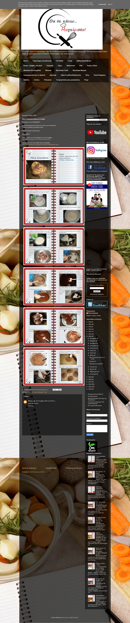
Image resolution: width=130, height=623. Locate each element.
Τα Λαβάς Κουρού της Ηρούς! (101, 518)
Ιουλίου (92, 350)
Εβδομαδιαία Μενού (84, 61)
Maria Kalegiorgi (93, 313)
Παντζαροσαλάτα (92, 396)
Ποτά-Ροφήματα (100, 75)
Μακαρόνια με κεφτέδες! (96, 363)
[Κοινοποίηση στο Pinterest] (61, 390)
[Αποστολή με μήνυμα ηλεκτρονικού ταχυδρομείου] (53, 390)
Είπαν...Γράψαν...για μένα (33, 65)
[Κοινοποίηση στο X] (57, 390)
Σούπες (36, 80)
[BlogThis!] (55, 390)
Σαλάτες (26, 80)
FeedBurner (100, 294)
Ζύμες (60, 65)
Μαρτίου (92, 369)
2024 (89, 326)
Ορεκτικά (53, 75)
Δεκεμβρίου (93, 338)
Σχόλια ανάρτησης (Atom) (37, 472)
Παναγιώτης (31, 401)
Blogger (76, 617)
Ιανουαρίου (93, 374)
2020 (89, 336)
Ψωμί (86, 80)
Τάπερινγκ (48, 80)
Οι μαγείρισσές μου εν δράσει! (34, 75)
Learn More (102, 4)
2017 (89, 382)
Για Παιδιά (59, 61)
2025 (89, 324)
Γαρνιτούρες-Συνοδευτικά (42, 61)
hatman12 (66, 617)
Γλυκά (70, 61)
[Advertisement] (65, 98)
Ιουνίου (92, 353)
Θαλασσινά (71, 65)
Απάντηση (31, 406)
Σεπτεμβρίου (93, 345)
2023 (89, 329)
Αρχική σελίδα (51, 468)
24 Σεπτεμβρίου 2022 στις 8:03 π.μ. (45, 401)
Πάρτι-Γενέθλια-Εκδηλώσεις (71, 75)
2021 (89, 334)
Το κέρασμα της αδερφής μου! (100, 579)
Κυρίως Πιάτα (92, 65)
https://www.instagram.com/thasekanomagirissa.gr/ (36, 139)
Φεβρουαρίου (94, 371)
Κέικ (81, 65)
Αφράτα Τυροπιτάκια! (99, 533)
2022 (89, 331)
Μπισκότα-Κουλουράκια (32, 70)
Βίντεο (26, 61)
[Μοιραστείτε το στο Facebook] (59, 390)
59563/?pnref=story (53, 144)
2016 (89, 384)
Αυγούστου (93, 348)
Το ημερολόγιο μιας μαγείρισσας (68, 80)
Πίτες (87, 75)
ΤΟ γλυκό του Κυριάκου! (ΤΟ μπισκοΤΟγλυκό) (96, 402)
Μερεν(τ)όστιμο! (100, 595)
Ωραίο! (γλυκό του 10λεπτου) (101, 548)
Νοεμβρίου (93, 341)
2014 (89, 389)
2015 (89, 386)
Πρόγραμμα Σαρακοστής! (99, 487)
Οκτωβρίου (93, 343)
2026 (89, 322)
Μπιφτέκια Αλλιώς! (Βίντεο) (95, 394)
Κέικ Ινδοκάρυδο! (100, 502)
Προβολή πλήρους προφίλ (93, 315)
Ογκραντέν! (92, 361)
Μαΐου (92, 355)
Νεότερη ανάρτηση (29, 468)
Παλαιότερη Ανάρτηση (74, 468)
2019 (89, 377)
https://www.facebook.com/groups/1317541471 (35, 144)
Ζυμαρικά (50, 65)
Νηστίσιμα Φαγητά (79, 70)
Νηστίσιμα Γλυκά (62, 70)
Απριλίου (92, 367)
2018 (89, 379)
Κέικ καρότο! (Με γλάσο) (95, 405)
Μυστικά (48, 70)
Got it (110, 4)
